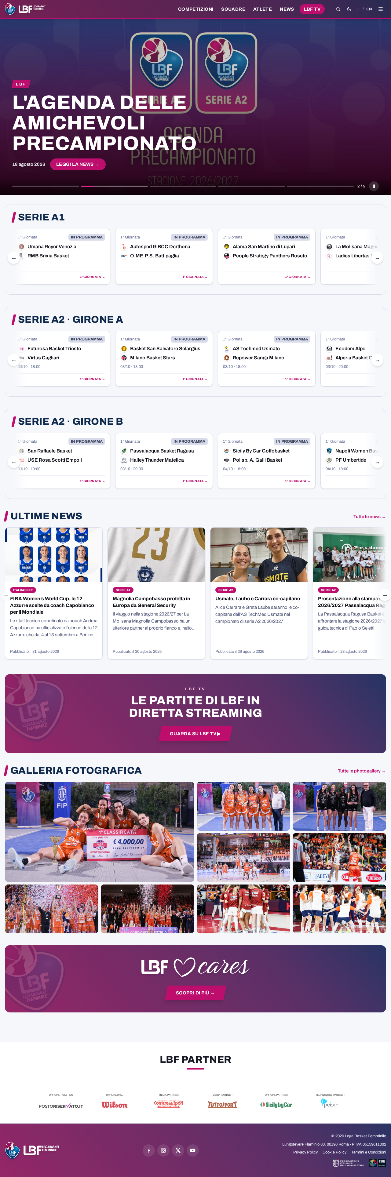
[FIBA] (377, 1163)
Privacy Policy (305, 1152)
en (369, 9)
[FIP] (348, 1163)
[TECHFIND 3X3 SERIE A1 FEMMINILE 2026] (99, 832)
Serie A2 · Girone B (70, 421)
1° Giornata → (92, 276)
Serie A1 (41, 217)
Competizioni (195, 9)
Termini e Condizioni (368, 1152)
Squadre (233, 9)
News (287, 9)
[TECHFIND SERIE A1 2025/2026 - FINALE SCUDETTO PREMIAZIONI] (51, 908)
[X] (178, 1150)
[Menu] (380, 9)
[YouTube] (193, 1150)
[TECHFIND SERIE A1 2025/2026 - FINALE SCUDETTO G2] (243, 908)
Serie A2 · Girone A (70, 319)
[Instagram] (163, 1150)
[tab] (45, 186)
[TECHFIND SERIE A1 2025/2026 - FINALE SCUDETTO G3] (243, 857)
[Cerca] (338, 9)
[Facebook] (149, 1150)
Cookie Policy (334, 1152)
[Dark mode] (349, 9)
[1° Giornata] (61, 256)
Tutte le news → (369, 516)
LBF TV (312, 9)
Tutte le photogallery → (362, 770)
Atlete (262, 9)
